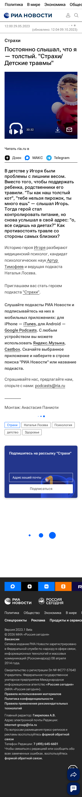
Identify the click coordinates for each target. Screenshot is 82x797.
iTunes (29, 323)
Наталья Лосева (36, 425)
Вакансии (12, 639)
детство (12, 432)
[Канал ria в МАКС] (13, 586)
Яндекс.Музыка (48, 342)
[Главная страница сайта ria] (27, 15)
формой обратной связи (23, 758)
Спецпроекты (16, 620)
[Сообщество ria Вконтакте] (46, 586)
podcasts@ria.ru (50, 385)
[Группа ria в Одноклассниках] (63, 586)
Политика (12, 613)
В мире (71, 613)
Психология (63, 425)
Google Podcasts (21, 330)
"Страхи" (31, 292)
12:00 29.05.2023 (17, 26)
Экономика (52, 613)
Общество (32, 613)
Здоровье (32, 432)
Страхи (12, 40)
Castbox (12, 349)
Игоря (40, 247)
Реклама (38, 620)
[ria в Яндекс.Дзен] (29, 586)
